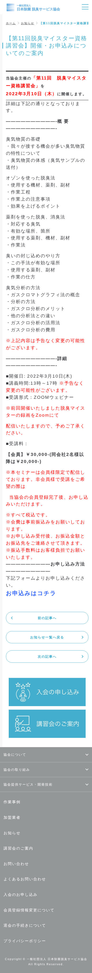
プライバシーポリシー (25, 941)
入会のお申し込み (21, 895)
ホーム (11, 23)
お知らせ (27, 23)
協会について (15, 754)
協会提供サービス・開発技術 (28, 784)
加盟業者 (12, 817)
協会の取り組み (17, 769)
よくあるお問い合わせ (25, 879)
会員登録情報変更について (29, 910)
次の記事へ (47, 656)
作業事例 (12, 802)
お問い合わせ (16, 864)
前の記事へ (47, 618)
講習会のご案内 (18, 848)
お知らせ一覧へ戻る (47, 637)
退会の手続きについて (25, 925)
